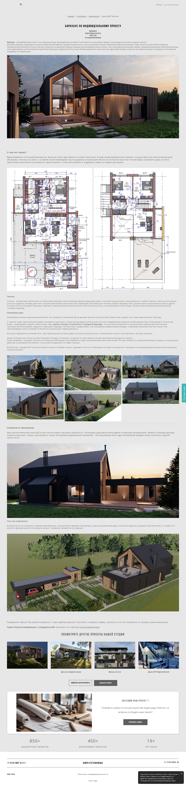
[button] (184, 393)
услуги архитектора (89, 627)
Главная (70, 16)
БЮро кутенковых (167, 5)
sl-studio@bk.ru (171, 762)
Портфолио (81, 16)
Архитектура (94, 16)
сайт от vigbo (93, 780)
